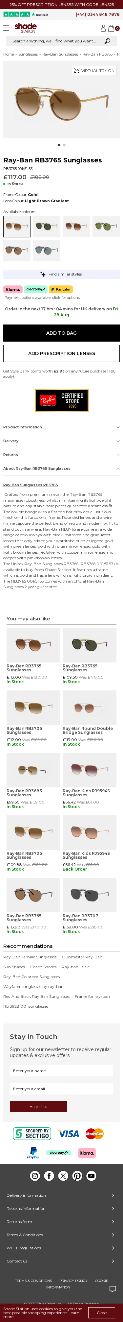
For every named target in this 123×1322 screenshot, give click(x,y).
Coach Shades (43, 967)
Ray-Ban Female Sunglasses (29, 957)
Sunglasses (28, 54)
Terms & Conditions (25, 1234)
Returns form (19, 1221)
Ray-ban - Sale (76, 967)
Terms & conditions (33, 1281)
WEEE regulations (24, 1247)
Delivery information (26, 1195)
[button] (59, 145)
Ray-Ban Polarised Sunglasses (31, 976)
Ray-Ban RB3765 (98, 54)
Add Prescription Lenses (61, 353)
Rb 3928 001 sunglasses (25, 1006)
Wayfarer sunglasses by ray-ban (33, 986)
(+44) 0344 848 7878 (98, 14)
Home (8, 54)
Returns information (26, 1208)
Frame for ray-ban (92, 996)
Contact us (17, 1261)
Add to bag (61, 333)
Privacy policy (73, 1281)
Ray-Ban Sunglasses (60, 54)
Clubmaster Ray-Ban (82, 957)
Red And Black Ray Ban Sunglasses (36, 996)
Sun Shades (14, 967)
